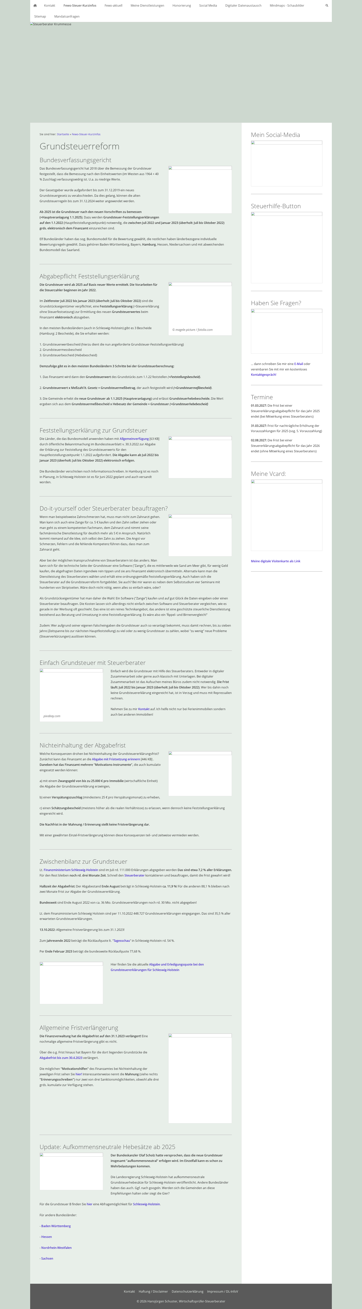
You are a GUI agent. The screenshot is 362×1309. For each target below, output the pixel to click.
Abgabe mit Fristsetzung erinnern (116, 759)
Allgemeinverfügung (134, 439)
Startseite (63, 134)
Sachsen (47, 1258)
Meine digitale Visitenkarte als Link (275, 561)
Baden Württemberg (56, 1226)
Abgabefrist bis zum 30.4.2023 (61, 1058)
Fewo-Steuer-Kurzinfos (86, 134)
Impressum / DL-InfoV (222, 1291)
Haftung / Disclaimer (153, 1291)
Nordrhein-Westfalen (56, 1248)
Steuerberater (134, 875)
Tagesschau (122, 941)
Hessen (46, 1237)
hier (89, 1204)
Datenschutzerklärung (187, 1291)
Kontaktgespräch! (263, 375)
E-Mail (298, 364)
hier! (79, 1074)
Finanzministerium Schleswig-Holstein (71, 870)
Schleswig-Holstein (146, 1204)
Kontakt (144, 709)
